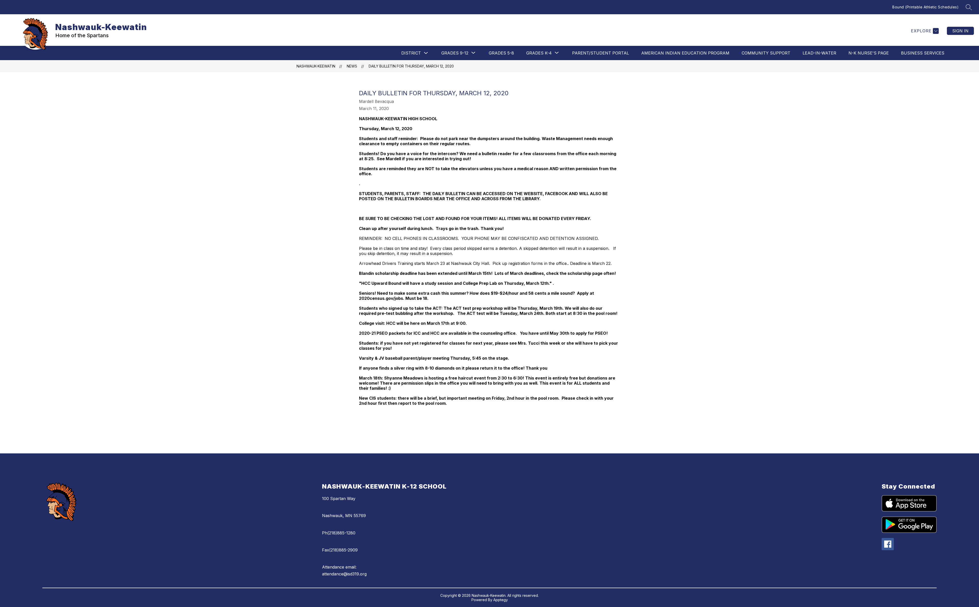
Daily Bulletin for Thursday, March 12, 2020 (411, 66)
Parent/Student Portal (600, 53)
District (411, 53)
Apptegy (500, 600)
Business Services (922, 53)
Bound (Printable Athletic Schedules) (925, 7)
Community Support (766, 53)
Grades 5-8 (501, 53)
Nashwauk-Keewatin (316, 66)
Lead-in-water (819, 53)
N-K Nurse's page (868, 53)
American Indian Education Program (685, 53)
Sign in (960, 30)
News (352, 66)
